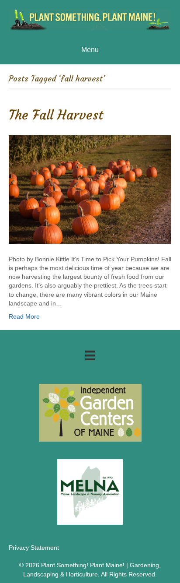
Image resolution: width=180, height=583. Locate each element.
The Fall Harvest (56, 115)
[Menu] (90, 355)
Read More (24, 316)
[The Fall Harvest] (90, 188)
